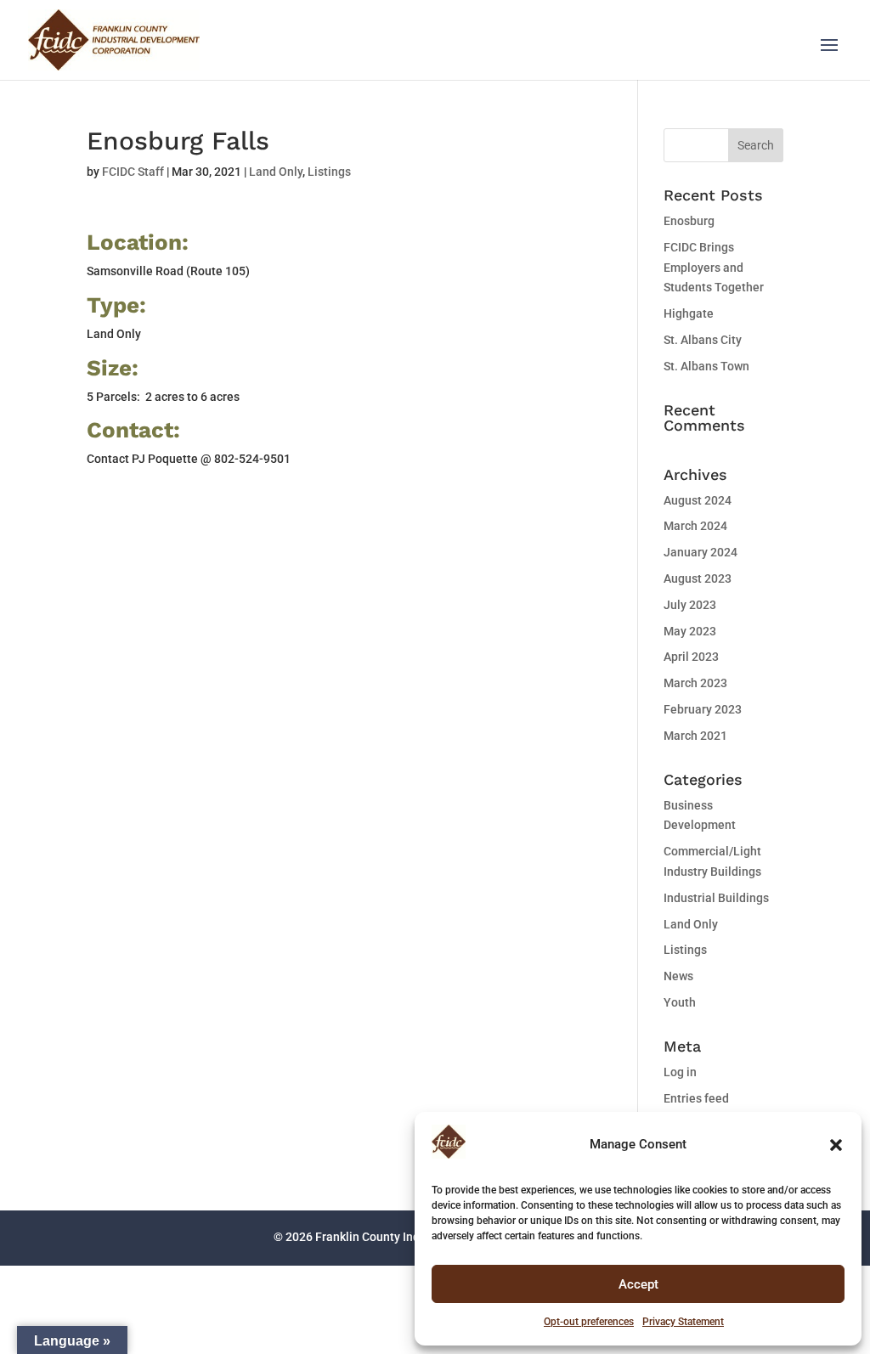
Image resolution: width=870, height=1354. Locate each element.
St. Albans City (703, 340)
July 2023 (690, 605)
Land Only (275, 171)
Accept (638, 1284)
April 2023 (691, 656)
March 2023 (695, 683)
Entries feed (696, 1098)
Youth (680, 1002)
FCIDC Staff (133, 171)
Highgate (689, 313)
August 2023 (698, 578)
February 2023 (703, 709)
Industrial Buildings (716, 898)
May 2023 (690, 631)
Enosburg (689, 221)
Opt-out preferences (589, 1322)
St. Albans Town (706, 366)
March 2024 (695, 526)
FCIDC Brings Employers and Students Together (714, 267)
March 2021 (695, 735)
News (678, 976)
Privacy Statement (683, 1322)
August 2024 (698, 500)
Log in (680, 1072)
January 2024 (700, 552)
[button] (836, 1145)
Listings (329, 171)
